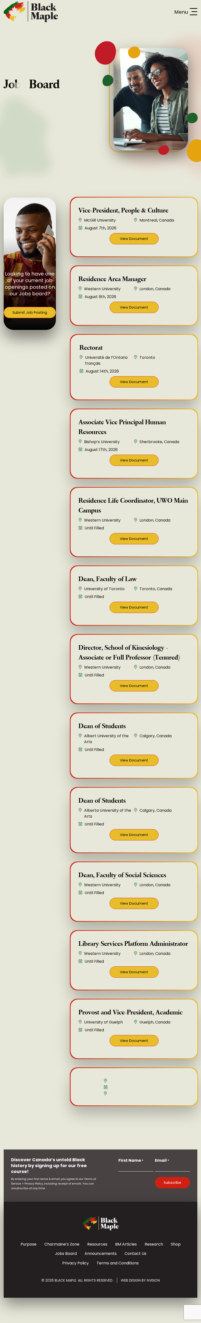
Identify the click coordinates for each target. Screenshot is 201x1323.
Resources (97, 1244)
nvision (153, 1280)
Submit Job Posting (30, 312)
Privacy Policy (75, 1263)
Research (154, 1244)
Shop (176, 1244)
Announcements (101, 1253)
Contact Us (135, 1253)
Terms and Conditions (118, 1263)
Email (162, 1160)
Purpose (29, 1244)
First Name (130, 1160)
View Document (134, 238)
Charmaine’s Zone (61, 1244)
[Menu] (193, 11)
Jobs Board (66, 1253)
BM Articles (126, 1244)
